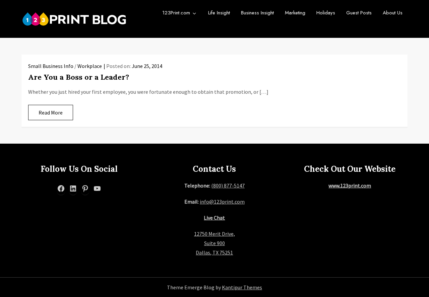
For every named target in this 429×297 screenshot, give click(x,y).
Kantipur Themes (242, 287)
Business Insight (257, 12)
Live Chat (214, 217)
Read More (51, 112)
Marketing (295, 12)
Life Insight (219, 12)
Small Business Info (50, 66)
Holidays (325, 12)
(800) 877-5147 (228, 185)
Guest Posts (359, 12)
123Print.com (176, 12)
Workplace (89, 66)
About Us (393, 12)
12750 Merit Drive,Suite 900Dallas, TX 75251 (214, 243)
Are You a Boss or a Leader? (78, 77)
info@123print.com (222, 201)
